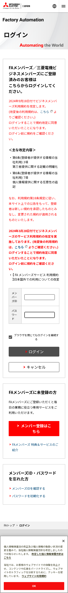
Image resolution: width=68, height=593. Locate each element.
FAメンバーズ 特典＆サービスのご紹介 (35, 447)
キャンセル (36, 367)
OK (34, 586)
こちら (45, 111)
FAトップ (9, 525)
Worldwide (54, 6)
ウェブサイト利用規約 (34, 576)
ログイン (36, 351)
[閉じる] (63, 541)
